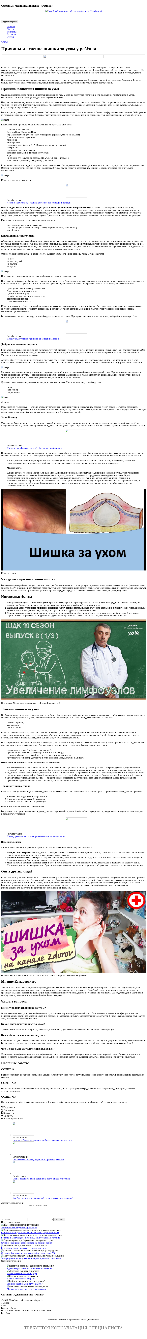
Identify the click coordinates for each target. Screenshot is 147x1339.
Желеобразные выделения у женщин (19, 1227)
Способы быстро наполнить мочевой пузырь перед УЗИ (28, 1253)
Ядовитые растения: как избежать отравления (29, 1268)
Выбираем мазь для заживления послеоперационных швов (30, 1232)
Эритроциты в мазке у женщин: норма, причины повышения (31, 1258)
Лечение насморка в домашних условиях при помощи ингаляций (39, 202)
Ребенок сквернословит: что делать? (24, 1284)
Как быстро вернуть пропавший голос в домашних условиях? (43, 1198)
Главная (11, 26)
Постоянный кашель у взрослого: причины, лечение (38, 1159)
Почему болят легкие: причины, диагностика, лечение (33, 339)
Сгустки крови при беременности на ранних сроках (26, 1243)
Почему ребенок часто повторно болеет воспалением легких (36, 836)
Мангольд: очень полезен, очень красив (26, 1289)
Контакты (12, 32)
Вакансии (12, 34)
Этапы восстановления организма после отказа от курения (41, 1178)
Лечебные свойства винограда (22, 1273)
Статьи (10, 37)
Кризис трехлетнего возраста (21, 1278)
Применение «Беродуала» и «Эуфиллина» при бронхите (34, 448)
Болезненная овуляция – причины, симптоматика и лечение (30, 1237)
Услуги (10, 29)
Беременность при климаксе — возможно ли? (23, 1248)
